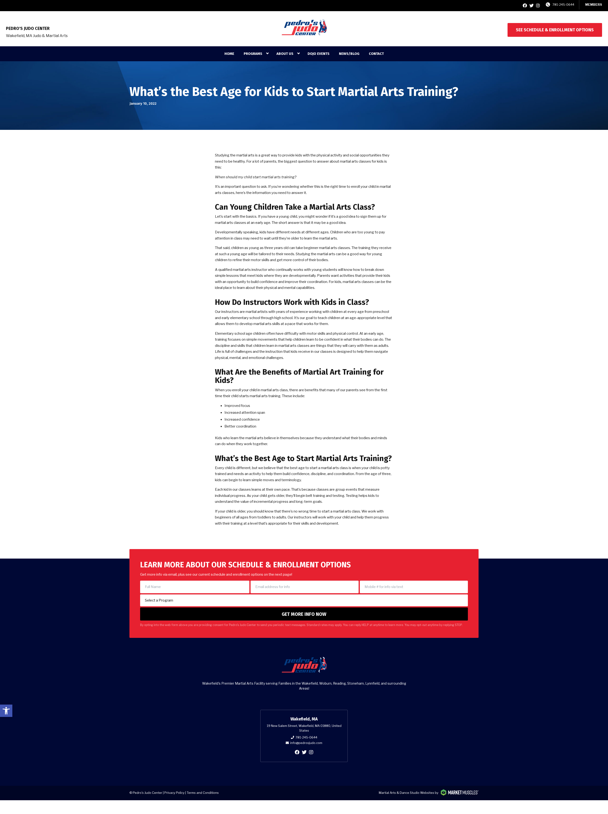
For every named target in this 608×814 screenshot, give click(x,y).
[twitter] (531, 5)
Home (229, 54)
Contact (376, 54)
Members (593, 4)
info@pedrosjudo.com (306, 743)
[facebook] (525, 5)
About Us (284, 54)
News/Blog (349, 54)
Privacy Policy (174, 793)
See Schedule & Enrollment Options (555, 30)
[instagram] (538, 5)
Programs (253, 54)
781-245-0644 (563, 4)
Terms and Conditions (203, 793)
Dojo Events (318, 54)
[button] (6, 711)
